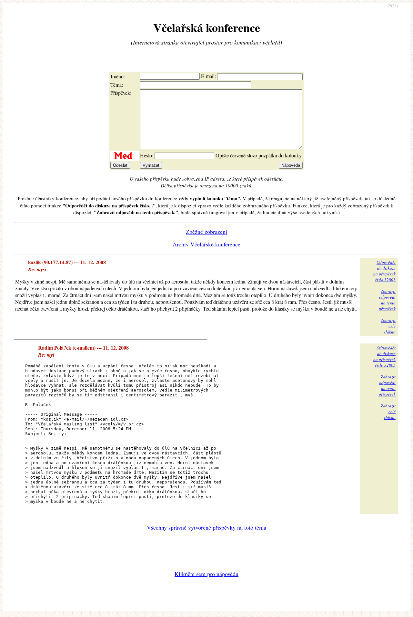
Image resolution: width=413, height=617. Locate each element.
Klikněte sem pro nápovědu (206, 574)
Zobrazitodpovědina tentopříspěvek (387, 300)
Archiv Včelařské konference (206, 244)
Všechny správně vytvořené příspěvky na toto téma (206, 527)
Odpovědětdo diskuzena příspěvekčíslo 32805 (384, 356)
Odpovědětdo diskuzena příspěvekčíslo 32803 (384, 271)
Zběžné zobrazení (206, 231)
